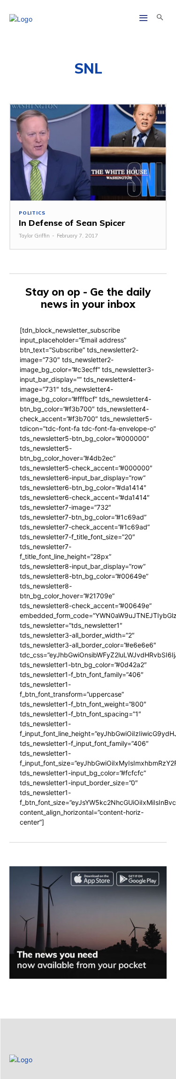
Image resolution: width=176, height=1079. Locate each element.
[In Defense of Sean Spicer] (88, 152)
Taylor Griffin (34, 235)
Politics (32, 213)
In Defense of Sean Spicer (72, 222)
